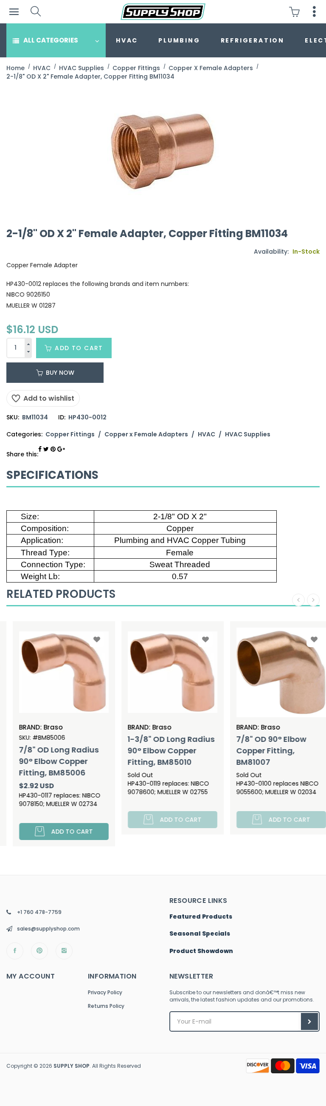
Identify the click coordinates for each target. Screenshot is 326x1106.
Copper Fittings (70, 434)
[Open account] (314, 11)
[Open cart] (296, 11)
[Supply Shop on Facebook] (14, 950)
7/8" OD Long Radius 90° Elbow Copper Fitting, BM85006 (50, 761)
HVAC (127, 40)
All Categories (50, 40)
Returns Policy (106, 1006)
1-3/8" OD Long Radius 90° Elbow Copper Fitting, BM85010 (161, 750)
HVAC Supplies (247, 434)
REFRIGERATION (252, 40)
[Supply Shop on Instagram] (64, 950)
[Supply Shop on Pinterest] (39, 950)
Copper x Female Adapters (146, 434)
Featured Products (200, 917)
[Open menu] (13, 11)
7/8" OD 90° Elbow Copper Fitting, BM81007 (262, 750)
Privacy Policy (105, 992)
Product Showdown (201, 951)
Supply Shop (71, 1065)
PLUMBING (179, 40)
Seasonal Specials (199, 934)
